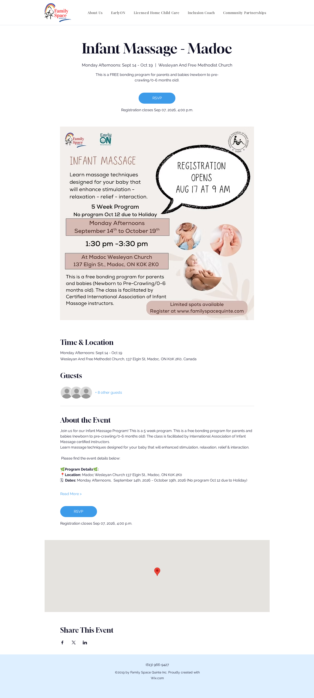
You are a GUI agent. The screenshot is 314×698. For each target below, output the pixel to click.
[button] (95, 12)
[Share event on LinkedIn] (85, 642)
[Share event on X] (73, 642)
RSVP (157, 98)
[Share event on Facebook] (62, 642)
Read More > (71, 494)
